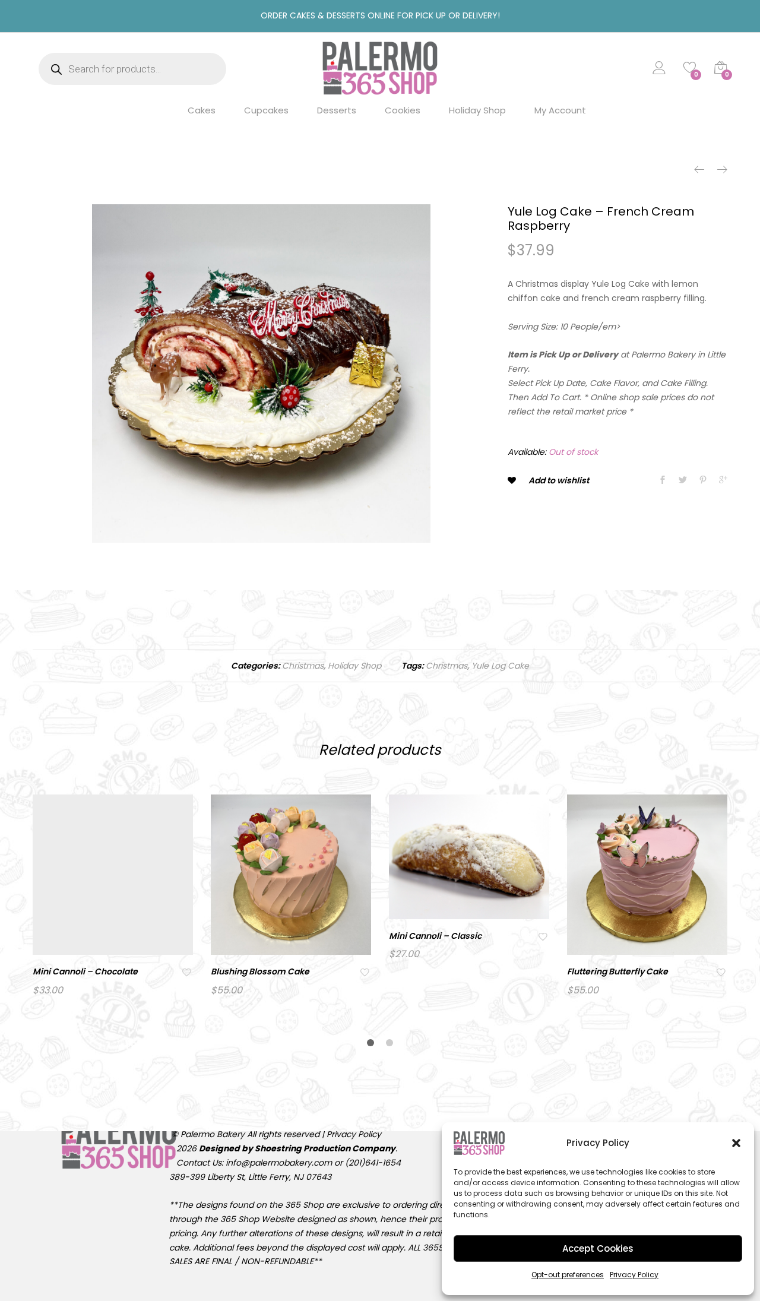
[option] (261, 373)
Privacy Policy (634, 1275)
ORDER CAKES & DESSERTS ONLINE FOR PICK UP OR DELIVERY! (380, 15)
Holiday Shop (477, 110)
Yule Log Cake (500, 666)
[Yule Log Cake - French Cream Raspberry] (662, 480)
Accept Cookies (598, 1248)
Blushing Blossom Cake (260, 971)
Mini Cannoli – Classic (435, 936)
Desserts (336, 110)
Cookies (402, 110)
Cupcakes (266, 110)
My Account (560, 110)
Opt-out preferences (567, 1275)
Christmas (303, 666)
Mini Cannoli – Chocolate (85, 971)
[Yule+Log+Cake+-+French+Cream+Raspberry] (683, 480)
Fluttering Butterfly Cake (617, 971)
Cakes (202, 110)
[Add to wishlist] (187, 972)
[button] (736, 1143)
